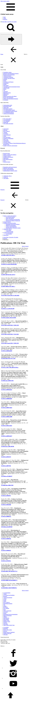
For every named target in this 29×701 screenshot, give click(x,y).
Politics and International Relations (10, 98)
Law (4, 90)
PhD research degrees (7, 159)
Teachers (5, 622)
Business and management (9, 74)
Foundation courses (7, 72)
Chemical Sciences (7, 75)
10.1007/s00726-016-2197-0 (8, 274)
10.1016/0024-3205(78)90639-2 (9, 588)
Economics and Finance (8, 81)
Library (4, 606)
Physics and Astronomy (8, 97)
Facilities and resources (8, 157)
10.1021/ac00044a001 (6, 351)
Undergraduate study (7, 105)
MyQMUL (5, 607)
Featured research (7, 155)
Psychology (5, 99)
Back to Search (25, 246)
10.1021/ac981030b (6, 504)
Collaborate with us (7, 175)
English (4, 84)
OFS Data (5, 634)
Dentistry (5, 79)
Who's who (5, 139)
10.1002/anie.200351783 (7, 380)
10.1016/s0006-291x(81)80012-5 (9, 580)
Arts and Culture (6, 142)
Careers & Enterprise (7, 597)
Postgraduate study (7, 106)
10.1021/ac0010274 (6, 457)
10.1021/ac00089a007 (6, 398)
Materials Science (7, 92)
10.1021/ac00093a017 (6, 436)
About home (6, 128)
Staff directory (6, 618)
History (4, 89)
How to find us (6, 131)
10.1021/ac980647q (6, 516)
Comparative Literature (8, 77)
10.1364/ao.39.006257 (6, 476)
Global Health (6, 87)
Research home (6, 153)
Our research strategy (10, 217)
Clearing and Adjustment (8, 113)
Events (4, 600)
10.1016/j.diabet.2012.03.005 (8, 317)
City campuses (6, 121)
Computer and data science (9, 78)
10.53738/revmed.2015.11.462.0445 (10, 295)
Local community (7, 134)
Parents (4, 613)
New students (6, 608)
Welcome (5, 130)
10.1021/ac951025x (6, 561)
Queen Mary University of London (10, 237)
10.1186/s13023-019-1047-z (8, 255)
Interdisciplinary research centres (10, 170)
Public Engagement (7, 615)
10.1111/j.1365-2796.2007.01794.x (9, 367)
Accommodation (6, 120)
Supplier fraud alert (7, 633)
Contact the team (9, 231)
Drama (4, 80)
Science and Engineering (8, 169)
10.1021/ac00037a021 (6, 407)
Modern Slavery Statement (9, 632)
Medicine (5, 95)
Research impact (6, 161)
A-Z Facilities (9, 233)
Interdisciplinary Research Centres (13, 227)
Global (4, 136)
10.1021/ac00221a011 (6, 425)
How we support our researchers (13, 219)
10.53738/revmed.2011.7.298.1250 (10, 343)
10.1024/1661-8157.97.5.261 (8, 358)
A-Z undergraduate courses (9, 110)
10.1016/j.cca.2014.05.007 (7, 308)
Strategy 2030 (6, 620)
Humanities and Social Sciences (10, 167)
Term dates (5, 624)
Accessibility (6, 627)
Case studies (5, 178)
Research (2, 189)
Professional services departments (10, 614)
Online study (6, 107)
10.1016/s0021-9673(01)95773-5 (9, 571)
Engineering (5, 83)
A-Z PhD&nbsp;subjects (8, 112)
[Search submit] (11, 39)
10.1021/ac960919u (6, 538)
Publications (5, 158)
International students (7, 108)
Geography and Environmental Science (11, 86)
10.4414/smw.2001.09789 (7, 446)
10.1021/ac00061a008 (6, 416)
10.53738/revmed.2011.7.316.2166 (10, 334)
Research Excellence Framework (13, 220)
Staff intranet (6, 619)
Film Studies (6, 85)
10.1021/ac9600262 (6, 550)
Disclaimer (5, 628)
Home (2, 54)
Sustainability (6, 140)
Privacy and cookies (7, 629)
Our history (5, 133)
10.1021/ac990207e (6, 495)
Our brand (5, 612)
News (4, 160)
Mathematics (6, 93)
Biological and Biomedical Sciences (11, 73)
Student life (5, 122)
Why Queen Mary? (7, 118)
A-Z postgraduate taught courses (10, 111)
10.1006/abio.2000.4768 (7, 485)
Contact (5, 598)
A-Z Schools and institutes (9, 595)
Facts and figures (6, 137)
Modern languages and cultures (10, 96)
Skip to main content (5, 1)
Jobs (4, 604)
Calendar (5, 132)
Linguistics (5, 91)
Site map (5, 631)
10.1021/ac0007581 (6, 466)
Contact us (5, 177)
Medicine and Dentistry (8, 168)
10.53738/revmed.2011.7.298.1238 (10, 325)
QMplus (5, 616)
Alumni (4, 594)
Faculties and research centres (9, 223)
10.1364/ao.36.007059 (6, 527)
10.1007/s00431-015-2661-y (8, 286)
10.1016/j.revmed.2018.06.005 (9, 264)
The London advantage (8, 123)
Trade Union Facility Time (9, 625)
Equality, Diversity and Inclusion (10, 145)
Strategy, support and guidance (9, 154)
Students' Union (6, 621)
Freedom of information (8, 138)
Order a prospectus (7, 610)
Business (5, 596)
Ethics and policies (10, 218)
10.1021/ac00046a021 (6, 389)
